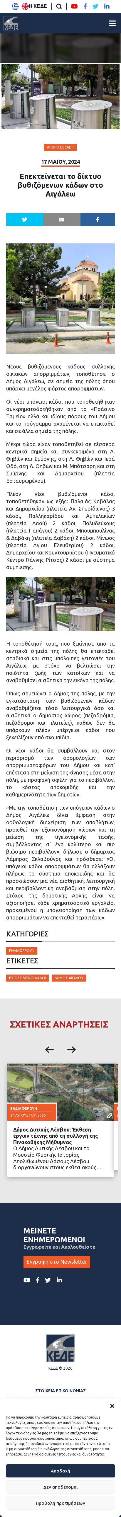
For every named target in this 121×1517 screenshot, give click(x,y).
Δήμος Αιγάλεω (69, 978)
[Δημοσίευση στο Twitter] (24, 219)
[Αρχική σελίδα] (11, 23)
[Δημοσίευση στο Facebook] (97, 219)
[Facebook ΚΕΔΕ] (85, 6)
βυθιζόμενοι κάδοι (27, 978)
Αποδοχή (60, 1470)
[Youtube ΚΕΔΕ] (74, 6)
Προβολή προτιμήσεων (60, 1503)
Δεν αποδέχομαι (60, 1486)
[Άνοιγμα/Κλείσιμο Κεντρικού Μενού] (112, 23)
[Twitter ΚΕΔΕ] (95, 6)
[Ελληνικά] (15, 6)
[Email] (61, 219)
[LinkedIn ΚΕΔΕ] (107, 6)
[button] (112, 1406)
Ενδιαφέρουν (21, 951)
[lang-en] (25, 6)
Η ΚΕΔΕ (38, 6)
